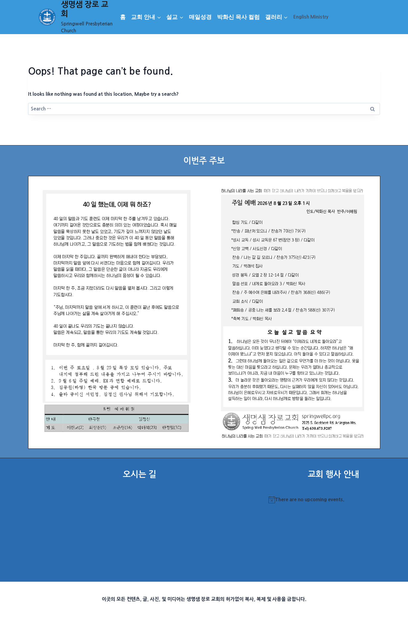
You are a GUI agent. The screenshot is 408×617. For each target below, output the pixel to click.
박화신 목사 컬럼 (238, 17)
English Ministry (310, 16)
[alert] (333, 500)
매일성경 (200, 17)
